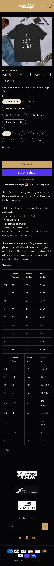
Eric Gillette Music (24, 561)
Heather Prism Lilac (14, 122)
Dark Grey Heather (14, 115)
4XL (28, 140)
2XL (7, 140)
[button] (3, 6)
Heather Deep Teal (37, 115)
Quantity (5, 147)
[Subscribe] (45, 526)
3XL (18, 140)
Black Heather (12, 101)
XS (7, 133)
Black (28, 101)
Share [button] (8, 450)
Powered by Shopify (34, 561)
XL (43, 133)
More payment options (27, 179)
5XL (39, 140)
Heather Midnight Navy (16, 108)
